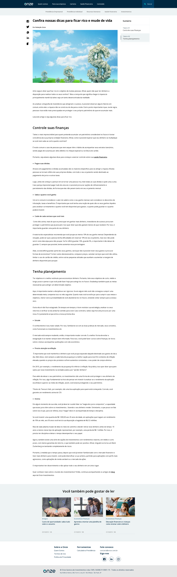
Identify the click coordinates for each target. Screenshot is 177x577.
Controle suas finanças (132, 30)
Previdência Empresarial (54, 12)
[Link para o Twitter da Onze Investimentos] (111, 559)
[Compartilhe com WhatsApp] (28, 32)
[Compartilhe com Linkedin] (28, 38)
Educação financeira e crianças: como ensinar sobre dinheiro (118, 523)
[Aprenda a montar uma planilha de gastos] (88, 507)
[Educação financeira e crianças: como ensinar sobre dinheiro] (120, 507)
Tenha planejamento (131, 39)
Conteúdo (100, 4)
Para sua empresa (59, 4)
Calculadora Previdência (86, 550)
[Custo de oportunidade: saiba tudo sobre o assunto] (56, 507)
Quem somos (43, 4)
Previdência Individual (74, 12)
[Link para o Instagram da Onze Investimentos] (118, 559)
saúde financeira (100, 157)
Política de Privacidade (62, 557)
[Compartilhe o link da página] (28, 43)
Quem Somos (59, 550)
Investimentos (126, 12)
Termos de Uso (60, 554)
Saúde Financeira (111, 12)
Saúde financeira (86, 4)
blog (113, 472)
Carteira (73, 4)
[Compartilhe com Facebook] (28, 21)
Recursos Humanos (93, 12)
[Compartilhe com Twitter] (27, 27)
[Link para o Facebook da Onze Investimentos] (104, 559)
